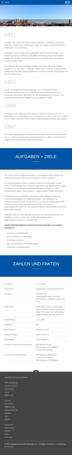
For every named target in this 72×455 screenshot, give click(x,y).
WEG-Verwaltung (11, 383)
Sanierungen (9, 389)
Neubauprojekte (10, 386)
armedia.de (8, 447)
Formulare (8, 437)
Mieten (7, 392)
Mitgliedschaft (9, 407)
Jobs (6, 416)
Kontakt (7, 431)
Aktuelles (7, 413)
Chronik (7, 400)
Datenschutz (9, 428)
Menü (2, 2)
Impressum (8, 425)
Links (6, 434)
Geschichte (8, 404)
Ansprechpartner (10, 410)
